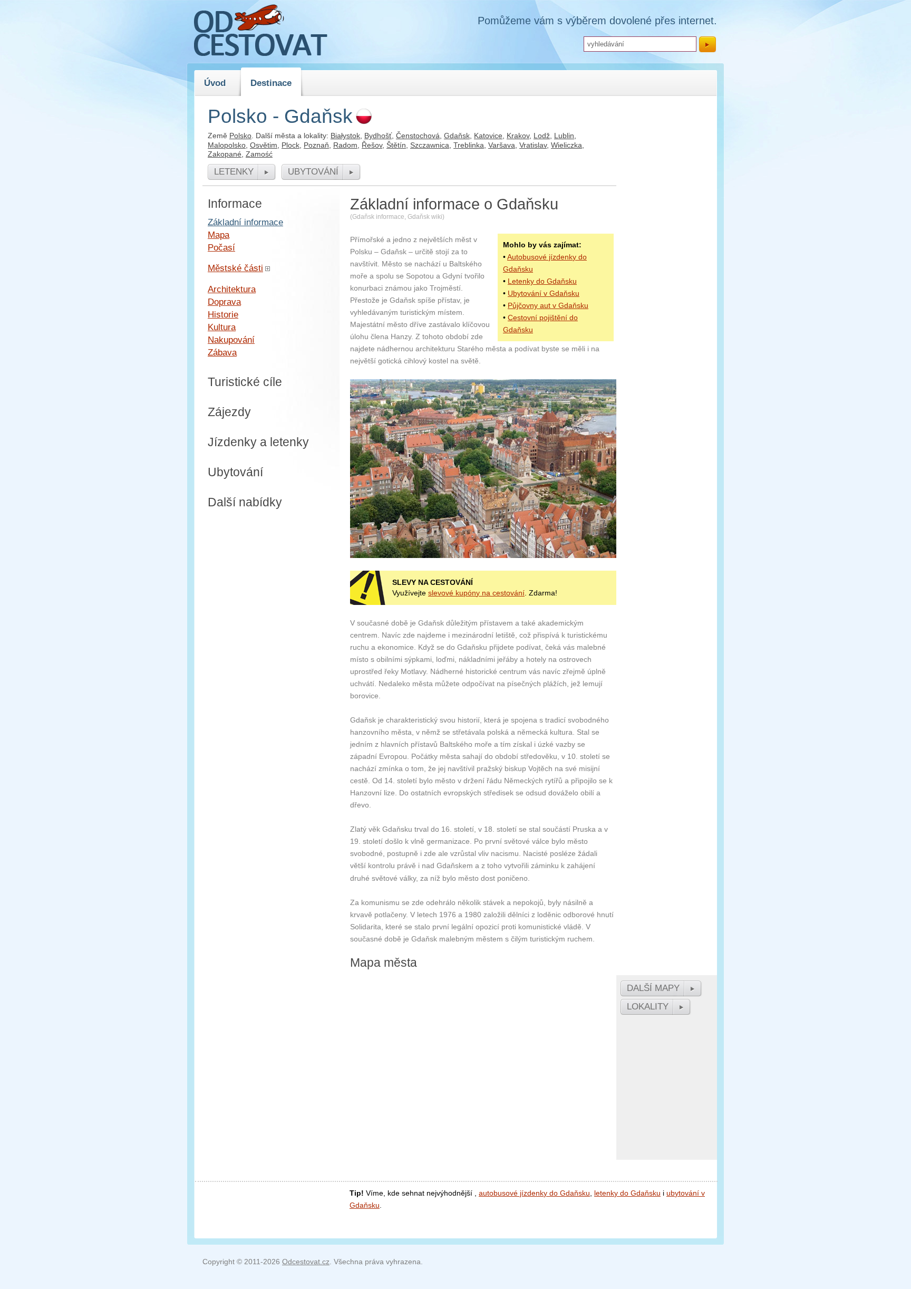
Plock (290, 145)
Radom (345, 145)
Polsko (240, 135)
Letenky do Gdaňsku (542, 281)
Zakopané (224, 154)
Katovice (488, 135)
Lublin (564, 135)
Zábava (222, 352)
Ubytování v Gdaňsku (543, 293)
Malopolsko (227, 145)
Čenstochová (418, 135)
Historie (223, 314)
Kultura (222, 327)
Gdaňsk (457, 135)
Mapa (218, 234)
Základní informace (245, 222)
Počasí (221, 247)
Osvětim (263, 145)
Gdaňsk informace (378, 217)
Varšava (501, 145)
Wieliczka (566, 145)
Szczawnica (429, 145)
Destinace (271, 83)
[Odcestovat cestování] (260, 53)
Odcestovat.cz (305, 1261)
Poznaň (316, 145)
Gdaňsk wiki (425, 217)
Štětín (396, 145)
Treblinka (468, 145)
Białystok (345, 135)
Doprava (224, 301)
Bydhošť (378, 135)
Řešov (372, 145)
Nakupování (231, 339)
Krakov (518, 135)
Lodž (542, 135)
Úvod (215, 83)
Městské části (235, 268)
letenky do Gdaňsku (627, 1193)
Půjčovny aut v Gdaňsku (548, 305)
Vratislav (533, 145)
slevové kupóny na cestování (476, 593)
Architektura (232, 289)
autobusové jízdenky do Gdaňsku (534, 1193)
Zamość (259, 154)
